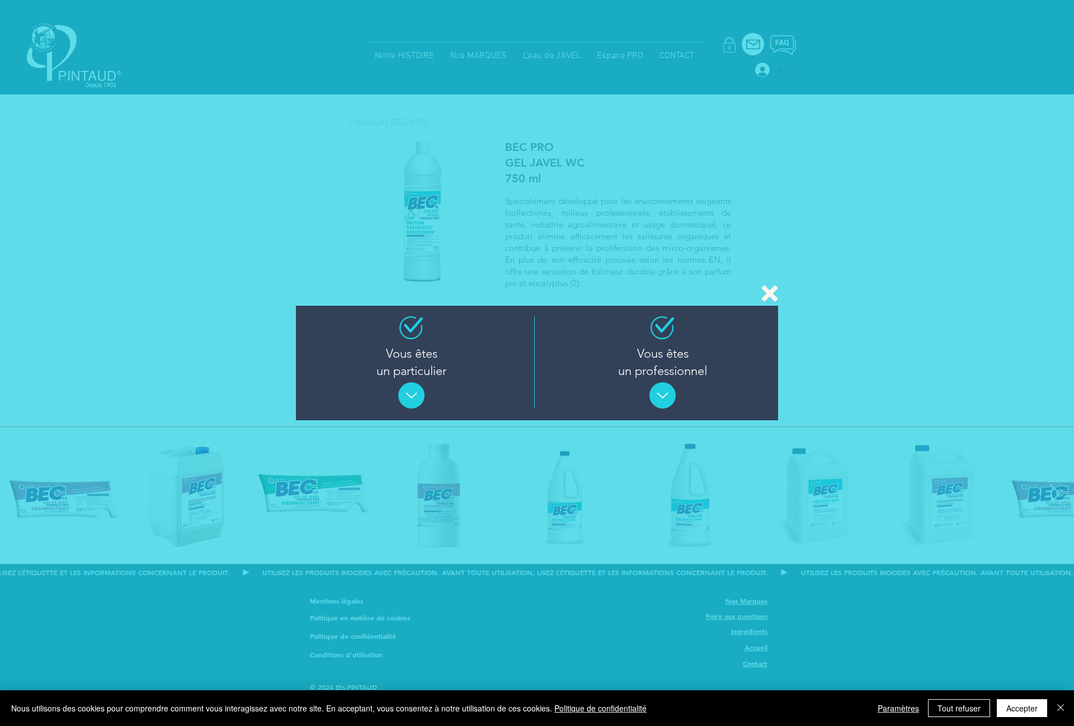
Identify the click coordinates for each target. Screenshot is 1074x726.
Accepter (1022, 708)
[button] (769, 293)
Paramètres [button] (898, 708)
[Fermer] (1060, 708)
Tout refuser (959, 708)
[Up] (411, 395)
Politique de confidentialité (600, 708)
